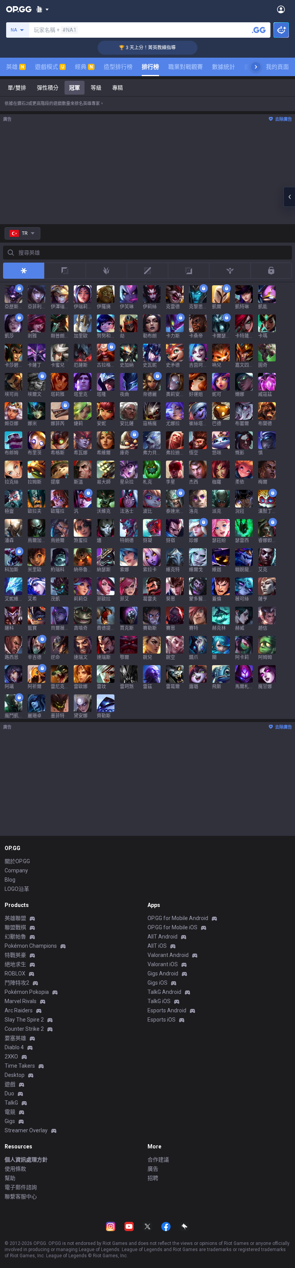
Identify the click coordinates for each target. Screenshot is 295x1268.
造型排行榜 (118, 66)
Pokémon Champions (31, 946)
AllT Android (162, 937)
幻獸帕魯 (15, 937)
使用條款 (15, 1169)
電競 (10, 1112)
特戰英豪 (15, 955)
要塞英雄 (15, 1038)
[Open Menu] (281, 9)
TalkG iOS (159, 1001)
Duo (9, 1093)
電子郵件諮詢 (21, 1187)
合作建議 (158, 1160)
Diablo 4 (14, 1047)
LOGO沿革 (17, 889)
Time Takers (20, 1066)
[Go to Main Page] (18, 9)
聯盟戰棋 (15, 927)
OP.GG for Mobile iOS (172, 927)
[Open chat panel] (289, 197)
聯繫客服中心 (21, 1196)
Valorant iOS (163, 964)
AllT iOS (157, 946)
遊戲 (10, 1084)
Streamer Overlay (26, 1130)
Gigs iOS (157, 983)
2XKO (11, 1056)
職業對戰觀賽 (185, 66)
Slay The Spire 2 (24, 1020)
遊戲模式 (49, 66)
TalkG (11, 1103)
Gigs (10, 1121)
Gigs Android (163, 973)
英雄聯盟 (15, 918)
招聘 (153, 1178)
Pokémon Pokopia (27, 992)
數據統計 (223, 66)
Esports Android (167, 1010)
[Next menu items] (255, 67)
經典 (84, 66)
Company (16, 870)
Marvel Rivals (20, 1001)
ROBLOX (15, 973)
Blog (10, 880)
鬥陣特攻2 (17, 983)
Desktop (15, 1075)
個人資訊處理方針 (26, 1160)
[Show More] (42, 9)
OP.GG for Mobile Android (178, 918)
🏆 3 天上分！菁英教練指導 (136, 47)
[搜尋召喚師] (258, 30)
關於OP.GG (17, 861)
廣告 (153, 1169)
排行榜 (150, 66)
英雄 (15, 66)
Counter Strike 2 (24, 1029)
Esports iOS (162, 1020)
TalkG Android (164, 992)
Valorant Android (168, 955)
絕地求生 (15, 964)
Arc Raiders (19, 1010)
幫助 (10, 1178)
